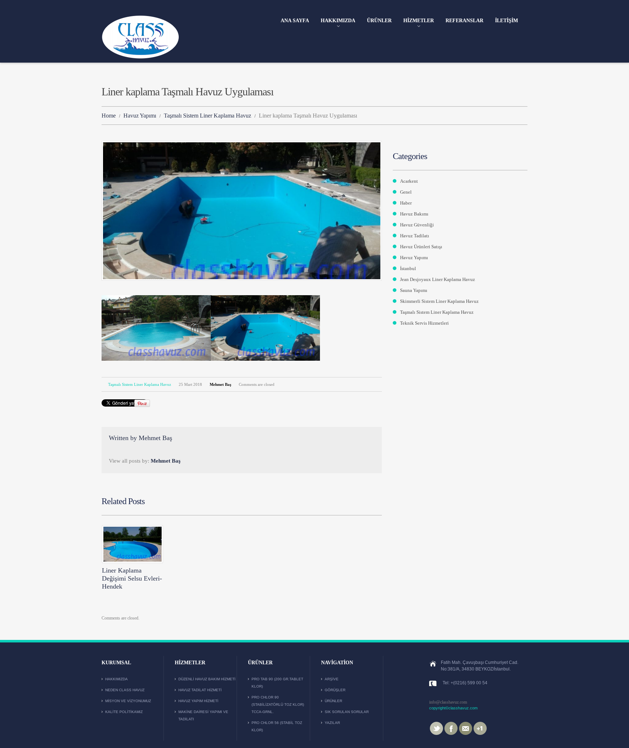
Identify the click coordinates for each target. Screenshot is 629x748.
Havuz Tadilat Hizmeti (200, 690)
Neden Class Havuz (125, 690)
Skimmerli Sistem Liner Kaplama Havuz (439, 301)
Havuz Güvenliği (417, 224)
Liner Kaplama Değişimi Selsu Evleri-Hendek (132, 578)
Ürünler (379, 20)
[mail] (465, 728)
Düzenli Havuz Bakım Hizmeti (207, 679)
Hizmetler (418, 21)
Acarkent (409, 181)
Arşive (332, 679)
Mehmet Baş (220, 384)
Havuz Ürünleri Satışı (421, 246)
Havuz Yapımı (139, 115)
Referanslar (464, 20)
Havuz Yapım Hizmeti (198, 701)
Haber (406, 203)
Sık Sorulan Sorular (347, 712)
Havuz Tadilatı (414, 235)
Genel (406, 192)
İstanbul (408, 268)
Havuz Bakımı (414, 214)
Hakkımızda (338, 21)
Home (109, 115)
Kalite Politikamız (124, 712)
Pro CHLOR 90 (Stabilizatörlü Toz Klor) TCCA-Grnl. (278, 704)
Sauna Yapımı (413, 290)
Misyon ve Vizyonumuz (128, 701)
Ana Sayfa (295, 20)
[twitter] (436, 728)
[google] (480, 728)
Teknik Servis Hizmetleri (424, 323)
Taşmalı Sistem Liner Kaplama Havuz (207, 115)
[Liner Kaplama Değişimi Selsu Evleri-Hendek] (132, 544)
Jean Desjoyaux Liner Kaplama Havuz (437, 279)
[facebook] (451, 728)
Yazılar (332, 723)
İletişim (506, 20)
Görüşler (335, 690)
